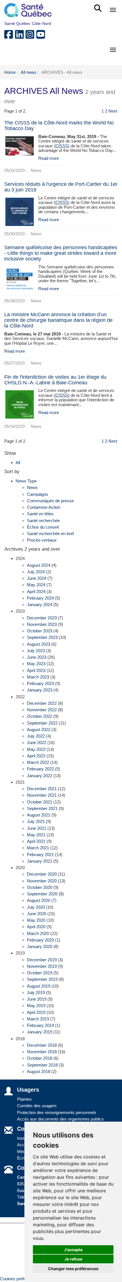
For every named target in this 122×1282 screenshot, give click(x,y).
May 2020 (36, 920)
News (32, 487)
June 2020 (36, 913)
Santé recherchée (43, 520)
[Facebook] (9, 36)
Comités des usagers (37, 1105)
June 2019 (36, 999)
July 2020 (36, 907)
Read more (48, 158)
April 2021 (36, 841)
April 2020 (36, 926)
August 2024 (38, 565)
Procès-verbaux (42, 540)
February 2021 (40, 854)
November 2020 (42, 880)
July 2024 (36, 571)
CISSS (61, 145)
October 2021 (39, 802)
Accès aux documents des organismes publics (60, 1119)
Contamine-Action (43, 507)
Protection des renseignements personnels (56, 1112)
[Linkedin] (20, 36)
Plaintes (24, 1099)
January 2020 (39, 946)
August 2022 (38, 729)
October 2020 (39, 887)
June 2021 (36, 828)
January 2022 (39, 775)
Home (10, 72)
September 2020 (42, 893)
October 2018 (39, 1058)
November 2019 (42, 966)
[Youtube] (41, 36)
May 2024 (36, 584)
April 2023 (36, 670)
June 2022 (36, 742)
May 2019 (36, 1005)
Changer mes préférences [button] (73, 1268)
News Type (26, 481)
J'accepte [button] (73, 1249)
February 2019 (40, 1025)
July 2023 (36, 650)
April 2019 (36, 1012)
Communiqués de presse (50, 500)
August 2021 (38, 815)
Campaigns (37, 494)
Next (112, 111)
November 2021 (42, 795)
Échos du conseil (43, 527)
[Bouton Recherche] (99, 5)
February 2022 (40, 768)
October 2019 (39, 972)
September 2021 (42, 808)
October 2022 (39, 716)
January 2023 (39, 690)
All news (28, 72)
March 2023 (38, 677)
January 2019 (39, 1031)
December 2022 (42, 703)
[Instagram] (31, 36)
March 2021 (38, 847)
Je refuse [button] (73, 1259)
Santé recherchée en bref (50, 533)
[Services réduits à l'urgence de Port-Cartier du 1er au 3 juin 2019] (19, 212)
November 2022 (42, 709)
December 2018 (42, 1045)
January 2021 (39, 861)
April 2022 (36, 755)
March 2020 (38, 933)
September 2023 (42, 637)
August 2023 (38, 644)
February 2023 (40, 683)
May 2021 (36, 834)
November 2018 (42, 1051)
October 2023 (39, 630)
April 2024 (36, 591)
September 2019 (42, 979)
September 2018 (42, 1065)
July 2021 (36, 821)
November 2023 (42, 624)
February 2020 (40, 940)
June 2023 (36, 657)
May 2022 (36, 749)
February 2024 (40, 598)
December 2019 (42, 959)
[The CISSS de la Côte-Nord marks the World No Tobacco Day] (19, 146)
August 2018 (38, 1071)
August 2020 (38, 900)
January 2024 (39, 604)
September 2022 (42, 723)
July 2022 (36, 736)
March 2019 (38, 1018)
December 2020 (42, 874)
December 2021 (42, 788)
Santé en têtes (40, 513)
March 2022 (38, 762)
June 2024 (36, 578)
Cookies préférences (19, 1278)
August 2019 (38, 986)
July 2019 (36, 992)
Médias (24, 1151)
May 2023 (36, 663)
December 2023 (42, 617)
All (18, 462)
